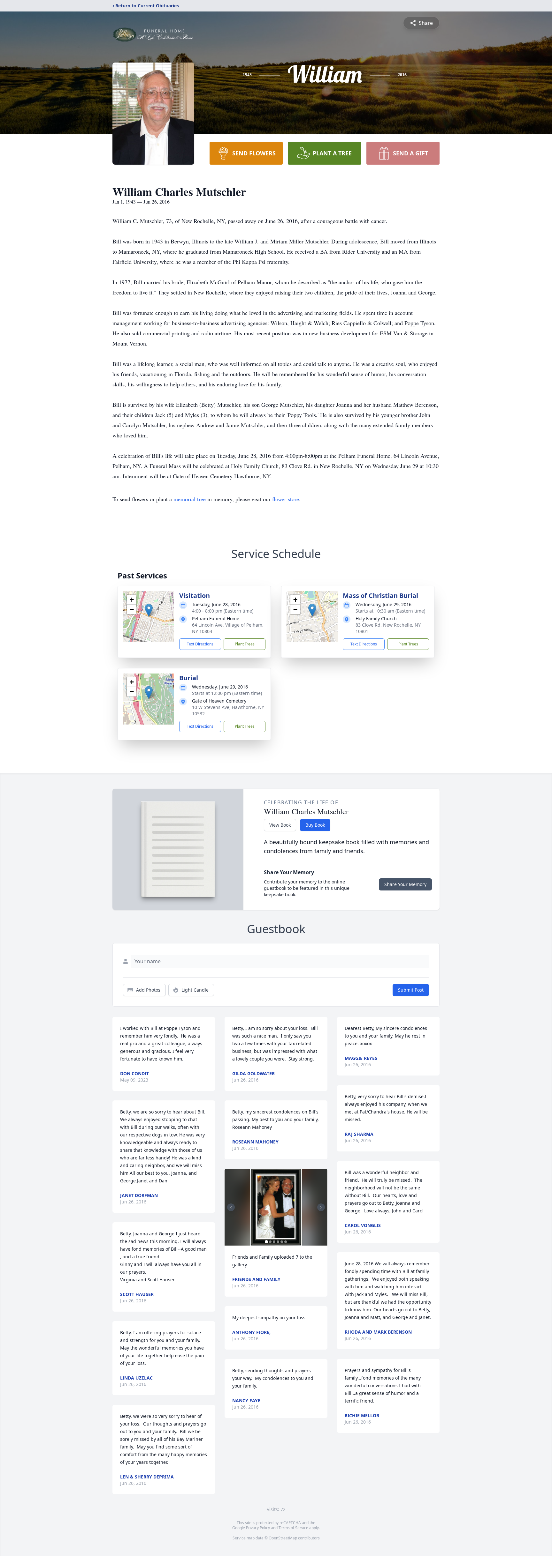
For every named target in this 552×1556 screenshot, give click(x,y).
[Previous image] (231, 1207)
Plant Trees (245, 644)
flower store (285, 499)
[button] (149, 610)
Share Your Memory (405, 884)
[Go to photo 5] (281, 1241)
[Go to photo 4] (278, 1241)
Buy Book (315, 825)
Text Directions (200, 644)
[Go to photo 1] (266, 1241)
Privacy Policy (258, 1527)
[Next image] (321, 1207)
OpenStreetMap (283, 1538)
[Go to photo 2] (270, 1241)
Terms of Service (293, 1527)
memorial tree (189, 499)
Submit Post (411, 990)
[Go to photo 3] (274, 1241)
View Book (280, 825)
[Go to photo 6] (285, 1241)
